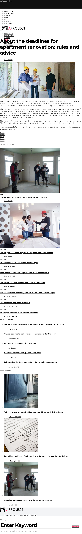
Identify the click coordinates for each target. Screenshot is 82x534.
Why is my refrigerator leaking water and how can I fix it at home (33, 412)
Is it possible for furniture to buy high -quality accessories (30, 362)
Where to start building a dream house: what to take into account (34, 324)
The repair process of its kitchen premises (19, 313)
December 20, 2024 (11, 316)
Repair (6, 17)
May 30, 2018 (13, 329)
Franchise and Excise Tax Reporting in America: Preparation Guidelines (36, 456)
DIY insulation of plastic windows (15, 303)
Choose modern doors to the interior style (19, 263)
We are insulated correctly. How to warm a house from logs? (27, 293)
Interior (7, 15)
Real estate (8, 21)
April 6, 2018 (13, 357)
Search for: (4, 521)
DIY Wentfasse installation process (20, 343)
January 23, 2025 (9, 266)
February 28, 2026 (15, 417)
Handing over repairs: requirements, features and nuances (26, 253)
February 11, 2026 (14, 461)
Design (6, 19)
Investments (8, 23)
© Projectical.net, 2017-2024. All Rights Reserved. (20, 515)
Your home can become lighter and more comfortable (24, 273)
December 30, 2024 (11, 296)
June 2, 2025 (8, 60)
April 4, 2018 (13, 348)
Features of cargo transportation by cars (22, 353)
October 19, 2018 (14, 339)
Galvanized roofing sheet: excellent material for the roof (30, 334)
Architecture (8, 11)
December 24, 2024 (11, 306)
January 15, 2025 (9, 276)
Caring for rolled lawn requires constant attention (22, 283)
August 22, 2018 (14, 367)
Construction (9, 13)
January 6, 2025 (9, 286)
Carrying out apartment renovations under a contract (24, 198)
